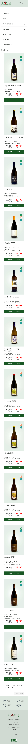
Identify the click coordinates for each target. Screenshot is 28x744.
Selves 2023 (9, 189)
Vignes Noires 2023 (12, 85)
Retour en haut (19, 693)
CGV (14, 732)
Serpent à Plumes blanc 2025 (11, 350)
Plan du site (14, 734)
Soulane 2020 (10, 401)
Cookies (14, 729)
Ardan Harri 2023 (11, 297)
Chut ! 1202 (9, 664)
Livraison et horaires (14, 719)
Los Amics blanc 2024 (13, 137)
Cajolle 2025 (9, 243)
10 (12, 688)
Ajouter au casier (14, 100)
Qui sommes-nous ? (14, 722)
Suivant (21, 688)
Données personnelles (14, 727)
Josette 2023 (9, 557)
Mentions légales (14, 724)
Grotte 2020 (9, 453)
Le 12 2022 (9, 610)
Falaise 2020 (9, 505)
